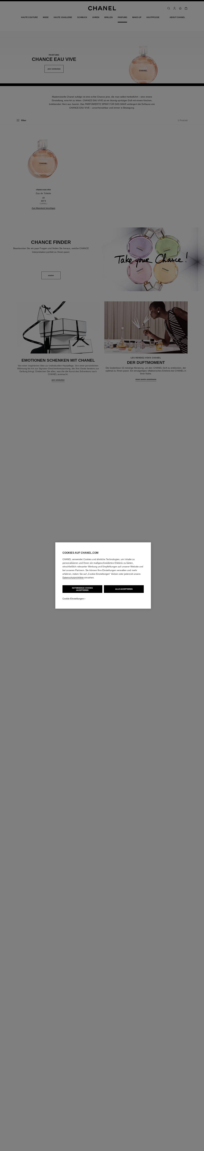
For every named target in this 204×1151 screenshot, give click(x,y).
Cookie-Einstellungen (73, 598)
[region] (103, 575)
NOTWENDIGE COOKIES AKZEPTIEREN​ (82, 589)
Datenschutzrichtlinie (73, 577)
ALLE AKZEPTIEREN (124, 589)
